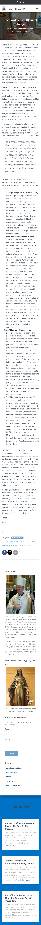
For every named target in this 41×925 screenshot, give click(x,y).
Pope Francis (7, 545)
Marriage (10, 541)
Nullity (34, 541)
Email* (7, 740)
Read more (10, 845)
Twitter (20, 2)
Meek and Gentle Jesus (22, 541)
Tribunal (16, 545)
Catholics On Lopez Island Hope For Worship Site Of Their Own (18, 898)
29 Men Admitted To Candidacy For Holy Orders (19, 862)
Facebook (17, 2)
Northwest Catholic (13, 772)
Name (7, 729)
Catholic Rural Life (13, 786)
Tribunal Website (15, 507)
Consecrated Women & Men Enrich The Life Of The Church (19, 826)
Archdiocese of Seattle (14, 768)
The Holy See (11, 781)
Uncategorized (17, 537)
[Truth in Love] (14, 8)
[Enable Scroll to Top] (36, 920)
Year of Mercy (25, 545)
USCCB (8, 777)
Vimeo (23, 2)
